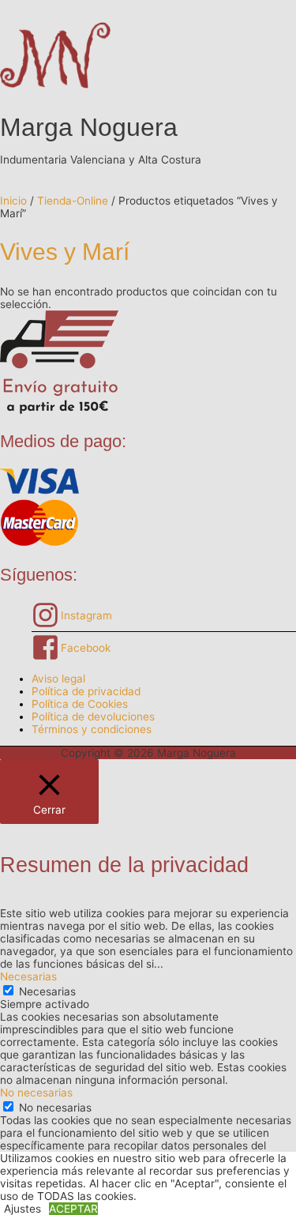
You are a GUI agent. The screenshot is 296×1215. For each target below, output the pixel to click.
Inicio (13, 200)
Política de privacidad (86, 691)
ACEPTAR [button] (73, 1208)
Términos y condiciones (92, 729)
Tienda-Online (72, 200)
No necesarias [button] (36, 1092)
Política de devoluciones (93, 716)
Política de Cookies (80, 704)
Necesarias (47, 991)
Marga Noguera (89, 127)
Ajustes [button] (22, 1208)
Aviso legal (58, 678)
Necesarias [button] (28, 976)
